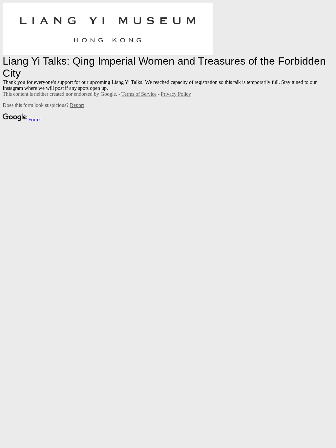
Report (77, 105)
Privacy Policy (176, 94)
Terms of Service (139, 94)
